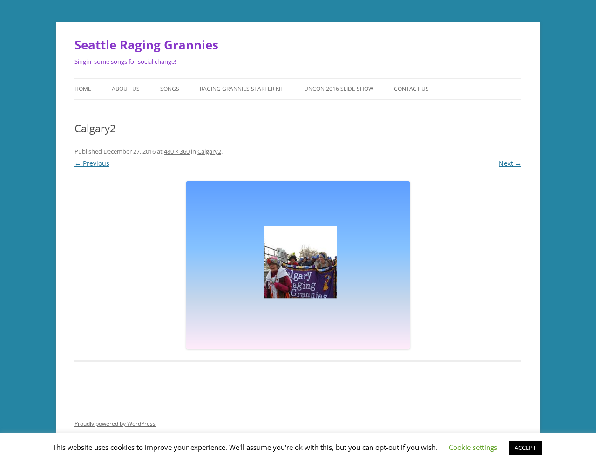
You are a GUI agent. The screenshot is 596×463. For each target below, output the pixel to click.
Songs (169, 89)
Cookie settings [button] (473, 447)
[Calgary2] (298, 265)
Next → (510, 163)
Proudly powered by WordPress (115, 424)
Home (82, 89)
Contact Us (411, 89)
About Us (126, 89)
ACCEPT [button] (525, 447)
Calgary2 (209, 151)
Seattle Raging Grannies (146, 44)
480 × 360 (177, 151)
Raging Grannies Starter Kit (242, 89)
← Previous (91, 163)
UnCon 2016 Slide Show (338, 89)
